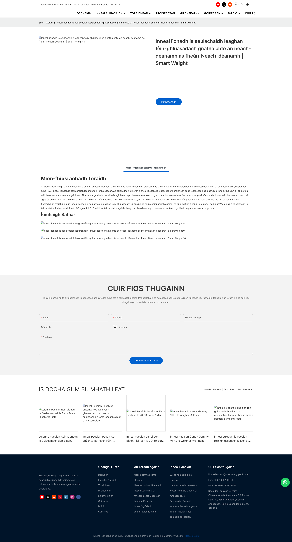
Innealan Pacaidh (212, 389)
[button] (254, 13)
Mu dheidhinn (245, 389)
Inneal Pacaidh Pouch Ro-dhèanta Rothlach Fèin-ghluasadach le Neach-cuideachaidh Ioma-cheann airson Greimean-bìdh (100, 439)
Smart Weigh (46, 22)
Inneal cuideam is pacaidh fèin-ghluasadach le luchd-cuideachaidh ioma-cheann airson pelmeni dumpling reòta (233, 439)
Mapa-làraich (192, 535)
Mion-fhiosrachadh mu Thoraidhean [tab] (146, 167)
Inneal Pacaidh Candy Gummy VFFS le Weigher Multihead (189, 438)
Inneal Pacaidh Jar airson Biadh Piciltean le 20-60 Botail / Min (145, 439)
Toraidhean (229, 389)
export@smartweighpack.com (232, 474)
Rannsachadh (168, 101)
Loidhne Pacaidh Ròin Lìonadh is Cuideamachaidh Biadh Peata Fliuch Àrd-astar (58, 439)
